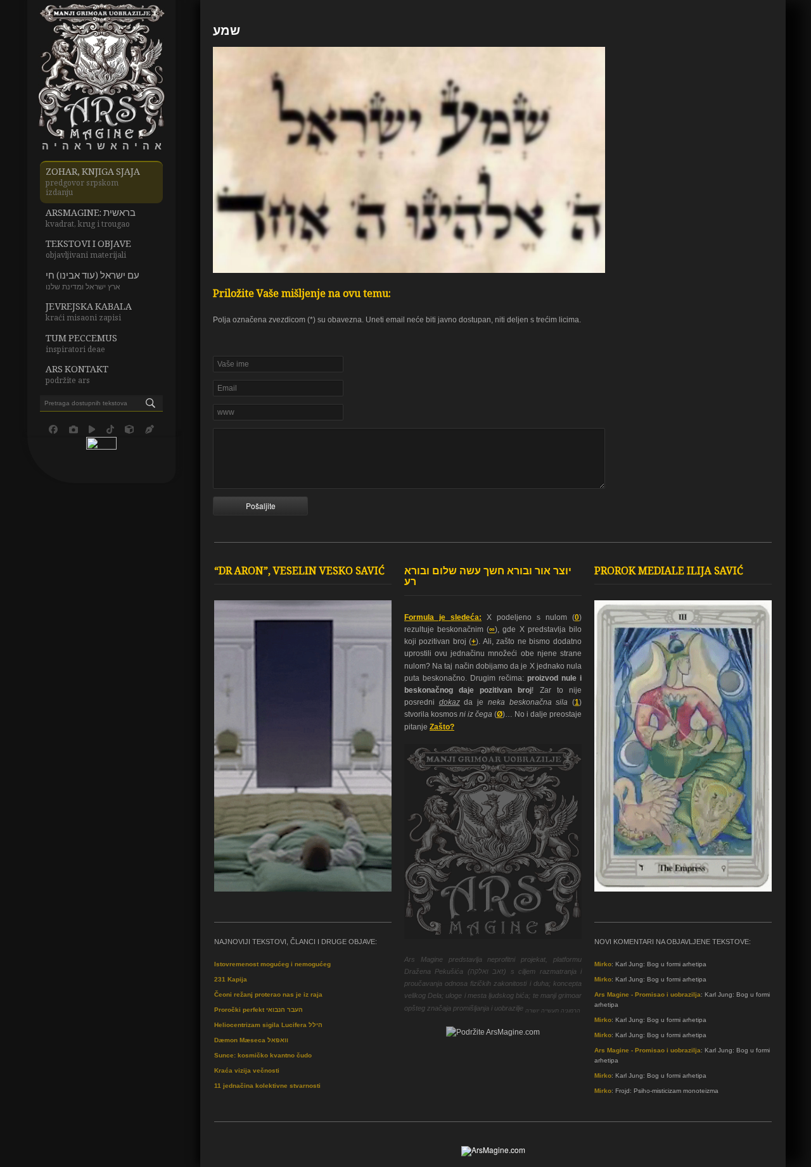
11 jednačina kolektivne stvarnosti (267, 1085)
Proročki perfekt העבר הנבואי (258, 1009)
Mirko (602, 964)
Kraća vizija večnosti (246, 1070)
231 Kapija (230, 979)
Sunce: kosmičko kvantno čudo (263, 1055)
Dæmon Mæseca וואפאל (251, 1040)
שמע (226, 32)
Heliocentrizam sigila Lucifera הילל (268, 1024)
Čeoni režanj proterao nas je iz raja (268, 994)
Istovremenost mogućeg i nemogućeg (272, 964)
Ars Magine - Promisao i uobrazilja (647, 994)
